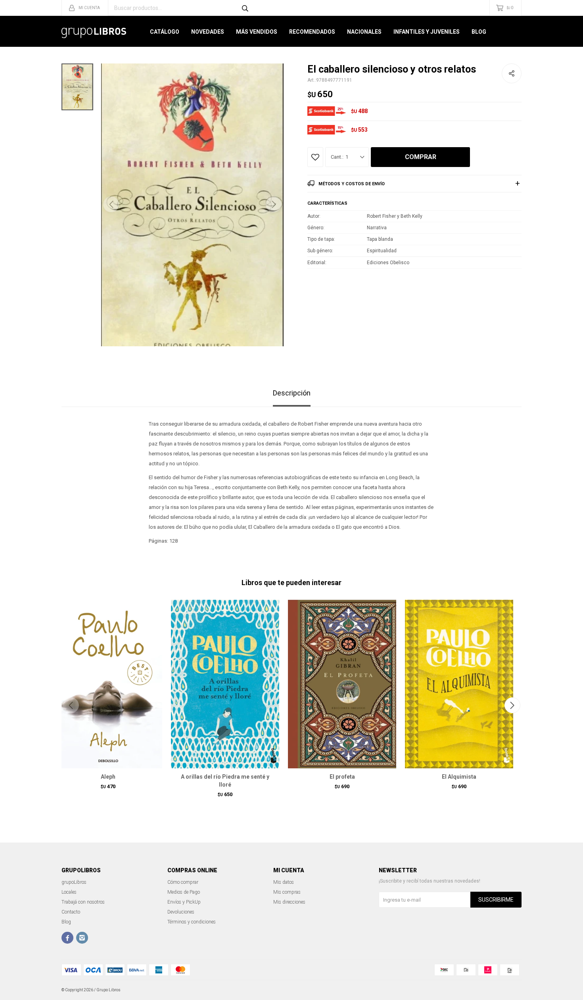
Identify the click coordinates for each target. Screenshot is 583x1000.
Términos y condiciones (191, 922)
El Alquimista (459, 777)
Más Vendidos (256, 32)
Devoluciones (180, 912)
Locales (69, 892)
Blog (479, 32)
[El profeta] (342, 683)
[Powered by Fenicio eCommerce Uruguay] (510, 990)
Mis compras (287, 892)
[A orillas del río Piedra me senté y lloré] (225, 683)
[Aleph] (108, 683)
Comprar (420, 157)
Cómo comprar (182, 882)
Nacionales (364, 32)
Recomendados (312, 32)
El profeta (342, 777)
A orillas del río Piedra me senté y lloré (225, 781)
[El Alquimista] (459, 683)
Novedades (207, 32)
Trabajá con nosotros (83, 902)
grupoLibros (73, 882)
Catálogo (164, 32)
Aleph (108, 777)
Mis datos (283, 882)
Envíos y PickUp (184, 902)
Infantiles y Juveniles (426, 32)
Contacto (70, 912)
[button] (274, 204)
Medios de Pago (183, 892)
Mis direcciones (289, 902)
